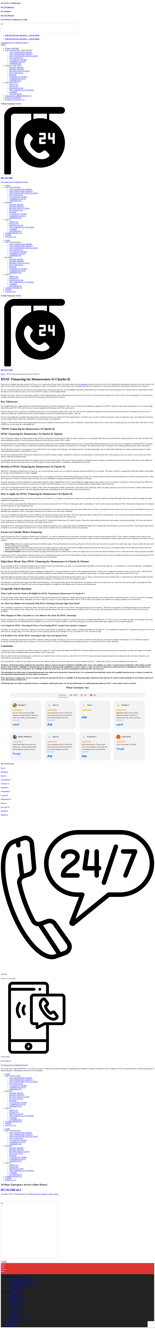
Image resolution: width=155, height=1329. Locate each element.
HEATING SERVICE (16, 206)
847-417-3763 (7, 370)
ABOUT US (13, 222)
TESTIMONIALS (15, 231)
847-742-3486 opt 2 (7, 7)
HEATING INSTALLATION (19, 208)
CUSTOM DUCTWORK (18, 197)
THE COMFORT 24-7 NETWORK (21, 227)
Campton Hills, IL (5, 791)
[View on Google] (15, 737)
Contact (3, 422)
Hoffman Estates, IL (6, 799)
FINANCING (14, 223)
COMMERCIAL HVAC (17, 199)
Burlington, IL (4, 814)
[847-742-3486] (34, 174)
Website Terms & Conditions (38, 1194)
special (30, 422)
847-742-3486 (7, 178)
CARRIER (13, 229)
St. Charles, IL (4, 795)
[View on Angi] (49, 705)
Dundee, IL (3, 803)
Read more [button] (16, 720)
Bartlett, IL (4, 775)
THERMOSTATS (15, 201)
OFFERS (8, 235)
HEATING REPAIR (16, 204)
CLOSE (4, 1262)
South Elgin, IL (5, 787)
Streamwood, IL (5, 783)
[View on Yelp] (15, 705)
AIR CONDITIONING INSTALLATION (23, 193)
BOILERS (12, 212)
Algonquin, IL (4, 810)
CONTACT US (10, 237)
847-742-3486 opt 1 (7, 15)
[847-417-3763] (34, 366)
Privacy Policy (53, 1194)
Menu (3, 45)
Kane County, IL (5, 807)
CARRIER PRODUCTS (13, 233)
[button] (77, 1198)
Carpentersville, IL (5, 779)
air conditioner (83, 384)
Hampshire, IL (4, 772)
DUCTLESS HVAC (16, 195)
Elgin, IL (3, 768)
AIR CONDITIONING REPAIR (20, 189)
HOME (7, 186)
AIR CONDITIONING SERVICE (21, 191)
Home (3, 374)
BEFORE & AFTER (16, 225)
